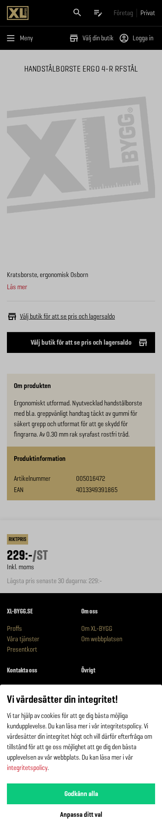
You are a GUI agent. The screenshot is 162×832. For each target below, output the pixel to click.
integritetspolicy (27, 767)
